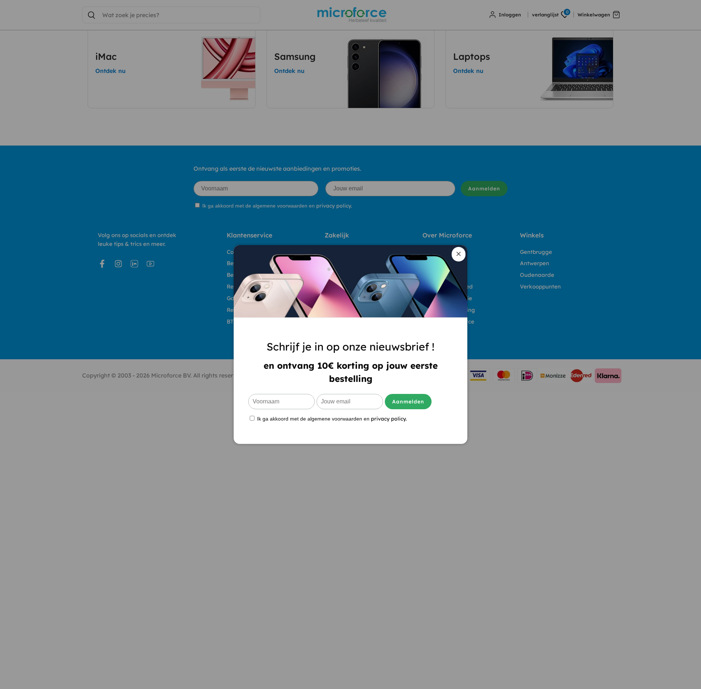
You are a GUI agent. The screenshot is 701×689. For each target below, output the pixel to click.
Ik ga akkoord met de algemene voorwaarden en (331, 418)
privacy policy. (389, 418)
